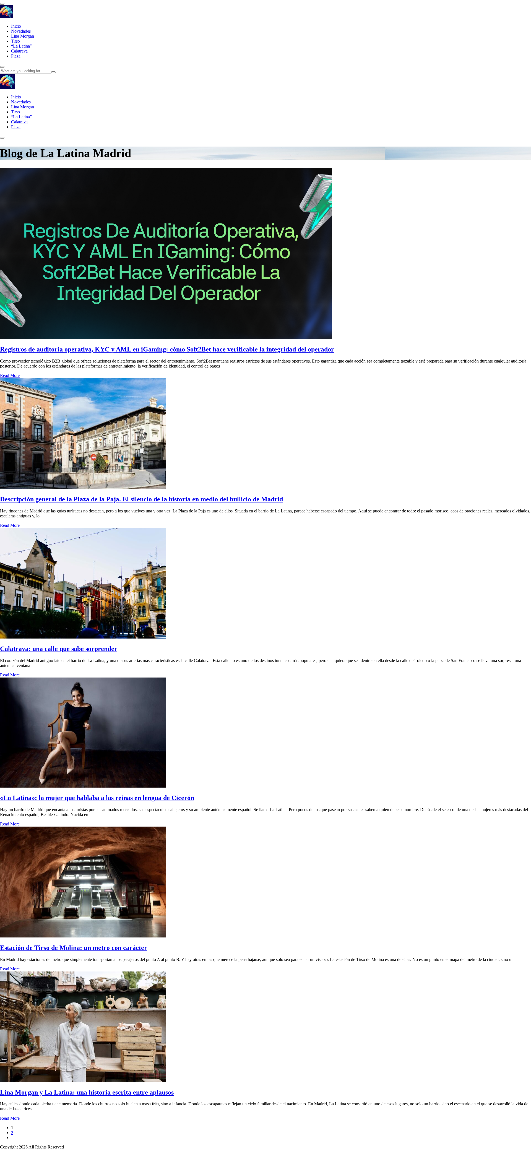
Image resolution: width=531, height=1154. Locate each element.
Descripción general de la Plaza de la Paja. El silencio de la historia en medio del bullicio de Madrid (141, 499)
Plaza (15, 56)
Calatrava (19, 51)
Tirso (15, 41)
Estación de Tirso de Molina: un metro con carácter (73, 947)
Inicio (16, 26)
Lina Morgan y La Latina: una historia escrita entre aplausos (87, 1092)
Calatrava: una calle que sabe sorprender (58, 648)
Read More (10, 375)
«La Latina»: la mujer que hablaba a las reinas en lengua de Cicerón (97, 797)
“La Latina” (21, 46)
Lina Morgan (22, 36)
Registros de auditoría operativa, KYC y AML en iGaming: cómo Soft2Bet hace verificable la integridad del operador (167, 349)
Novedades (21, 31)
